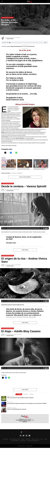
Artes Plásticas (35, 439)
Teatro (45, 439)
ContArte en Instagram (32, 440)
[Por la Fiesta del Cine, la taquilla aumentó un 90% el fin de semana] (24, 163)
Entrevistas (23, 440)
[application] (25, 228)
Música (23, 439)
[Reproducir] (2, 228)
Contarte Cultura (10, 38)
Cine (42, 439)
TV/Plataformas (15, 440)
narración (20, 173)
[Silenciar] (43, 228)
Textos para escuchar (14, 439)
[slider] (46, 228)
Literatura (14, 173)
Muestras (28, 439)
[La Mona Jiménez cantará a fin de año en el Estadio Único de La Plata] (40, 163)
